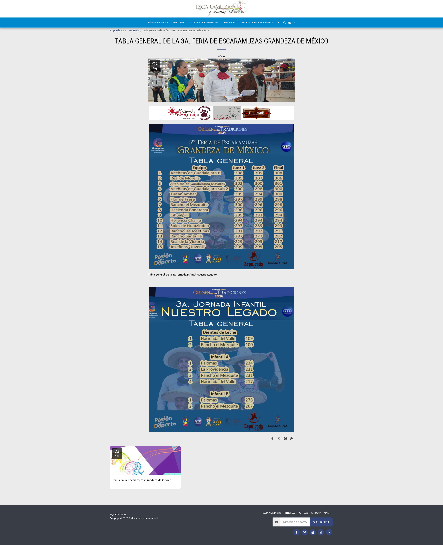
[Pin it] (285, 438)
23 (117, 453)
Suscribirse (321, 522)
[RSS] (292, 438)
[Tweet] (279, 438)
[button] (279, 22)
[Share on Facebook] (272, 438)
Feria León (134, 30)
